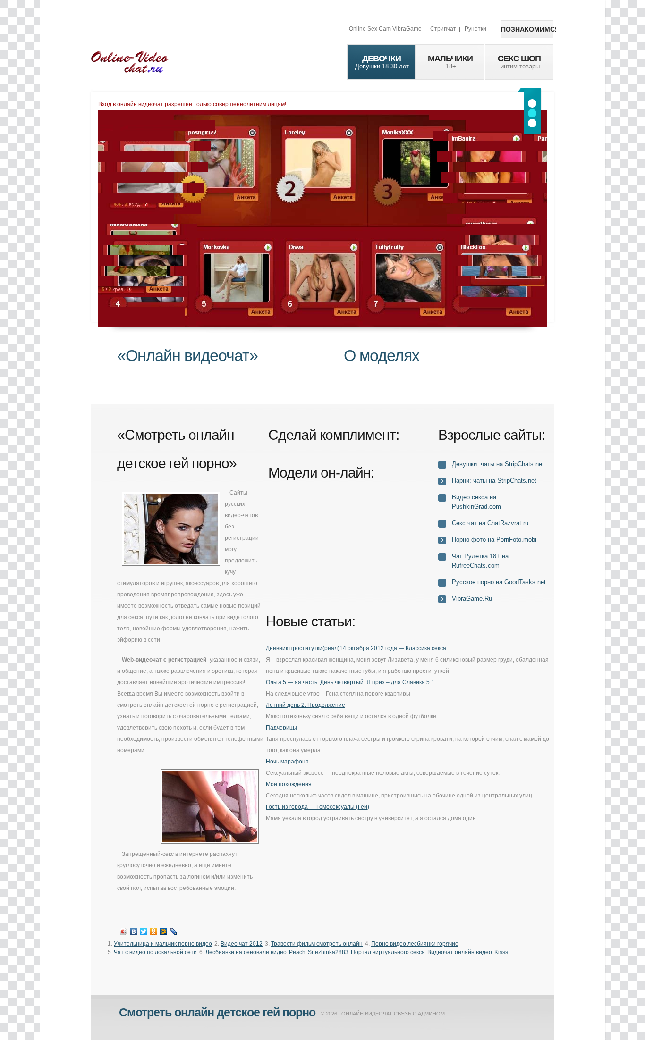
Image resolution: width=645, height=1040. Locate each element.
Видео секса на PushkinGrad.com (476, 502)
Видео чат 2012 (242, 943)
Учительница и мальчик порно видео (163, 943)
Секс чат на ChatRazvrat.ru (490, 523)
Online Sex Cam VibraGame (385, 28)
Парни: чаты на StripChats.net (494, 480)
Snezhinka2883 (328, 952)
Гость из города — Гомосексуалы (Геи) (317, 807)
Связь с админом (419, 1013)
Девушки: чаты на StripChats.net (498, 464)
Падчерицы (281, 727)
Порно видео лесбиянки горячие (414, 943)
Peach (297, 952)
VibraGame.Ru (472, 598)
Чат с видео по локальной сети (155, 952)
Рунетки (475, 28)
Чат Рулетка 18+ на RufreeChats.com (480, 561)
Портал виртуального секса (388, 952)
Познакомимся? (527, 29)
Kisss (501, 952)
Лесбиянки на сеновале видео (246, 952)
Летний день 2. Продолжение (305, 705)
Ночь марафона (287, 761)
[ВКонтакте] (134, 931)
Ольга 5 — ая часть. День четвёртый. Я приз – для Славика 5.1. (351, 682)
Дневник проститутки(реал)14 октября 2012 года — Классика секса (356, 648)
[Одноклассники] (154, 931)
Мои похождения (289, 784)
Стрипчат (443, 28)
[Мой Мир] (164, 931)
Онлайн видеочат (130, 61)
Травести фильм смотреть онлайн (317, 943)
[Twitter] (144, 931)
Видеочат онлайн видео (459, 952)
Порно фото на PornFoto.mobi (494, 539)
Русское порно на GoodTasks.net (499, 582)
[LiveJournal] (173, 931)
